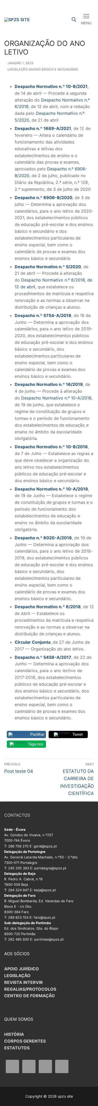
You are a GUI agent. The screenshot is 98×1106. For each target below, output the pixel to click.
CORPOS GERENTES (25, 1041)
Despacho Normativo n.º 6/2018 (48, 606)
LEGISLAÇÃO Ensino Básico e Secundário (42, 69)
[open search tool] (74, 19)
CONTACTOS (17, 815)
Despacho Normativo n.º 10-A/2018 (56, 397)
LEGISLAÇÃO (17, 975)
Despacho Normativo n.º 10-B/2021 (51, 86)
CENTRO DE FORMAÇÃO (29, 995)
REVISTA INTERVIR (23, 982)
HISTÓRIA (14, 1034)
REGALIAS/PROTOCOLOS (30, 989)
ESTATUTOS (17, 1047)
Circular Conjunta (32, 642)
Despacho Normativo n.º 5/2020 (48, 266)
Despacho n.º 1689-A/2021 (43, 128)
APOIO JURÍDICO (21, 968)
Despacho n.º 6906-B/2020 (43, 197)
